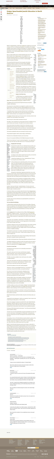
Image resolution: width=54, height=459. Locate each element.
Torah (34, 191)
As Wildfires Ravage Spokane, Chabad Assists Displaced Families (42, 28)
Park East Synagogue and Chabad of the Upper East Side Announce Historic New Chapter (18, 338)
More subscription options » (40, 45)
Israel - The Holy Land (20, 444)
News (13, 8)
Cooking (33, 451)
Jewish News (19, 441)
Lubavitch (28, 63)
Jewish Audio (34, 444)
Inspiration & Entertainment (12, 441)
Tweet (39, 49)
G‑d (16, 102)
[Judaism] (3, 6)
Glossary (26, 443)
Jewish (31, 454)
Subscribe (26, 442)
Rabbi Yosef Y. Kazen (22, 454)
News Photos (29, 8)
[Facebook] (42, 454)
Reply (11, 367)
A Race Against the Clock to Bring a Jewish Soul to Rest (42, 18)
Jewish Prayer (34, 443)
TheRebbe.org (19, 445)
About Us (38, 456)
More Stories (9, 334)
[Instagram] (47, 454)
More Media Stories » (40, 67)
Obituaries (24, 8)
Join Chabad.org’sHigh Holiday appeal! (23, 1)
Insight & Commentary (19, 8)
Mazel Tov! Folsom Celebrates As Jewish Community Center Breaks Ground (42, 65)
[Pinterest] (45, 454)
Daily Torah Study (27, 441)
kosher (26, 107)
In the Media (37, 8)
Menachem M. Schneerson (34, 277)
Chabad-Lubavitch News (42, 442)
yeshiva (8, 65)
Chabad (10, 456)
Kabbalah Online (20, 443)
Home (10, 8)
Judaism (29, 454)
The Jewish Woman (41, 451)
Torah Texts (37, 451)
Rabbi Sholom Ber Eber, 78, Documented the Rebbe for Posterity (15, 341)
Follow (43, 49)
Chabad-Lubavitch (22, 244)
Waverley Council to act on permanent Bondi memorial (41, 61)
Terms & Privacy (42, 456)
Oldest (14, 350)
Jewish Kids (45, 451)
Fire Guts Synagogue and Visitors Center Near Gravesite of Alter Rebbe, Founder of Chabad (42, 36)
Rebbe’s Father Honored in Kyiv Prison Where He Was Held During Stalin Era (17, 340)
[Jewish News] (4, 8)
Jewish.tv (16, 451)
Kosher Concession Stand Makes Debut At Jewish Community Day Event (42, 56)
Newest (12, 350)
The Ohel (40, 441)
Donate (35, 456)
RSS (39, 50)
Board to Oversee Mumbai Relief (12, 335)
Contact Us (46, 456)
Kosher (34, 442)
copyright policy (18, 345)
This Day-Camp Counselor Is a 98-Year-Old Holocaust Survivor (42, 34)
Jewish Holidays (8, 451)
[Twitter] (44, 454)
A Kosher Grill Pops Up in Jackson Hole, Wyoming (41, 38)
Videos (34, 8)
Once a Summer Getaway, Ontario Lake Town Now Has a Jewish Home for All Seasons (42, 25)
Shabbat (11, 212)
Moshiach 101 (19, 442)
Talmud (31, 191)
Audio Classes (25, 451)
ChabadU (20, 451)
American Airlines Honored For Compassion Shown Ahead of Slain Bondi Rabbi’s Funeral (18, 337)
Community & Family (11, 442)
